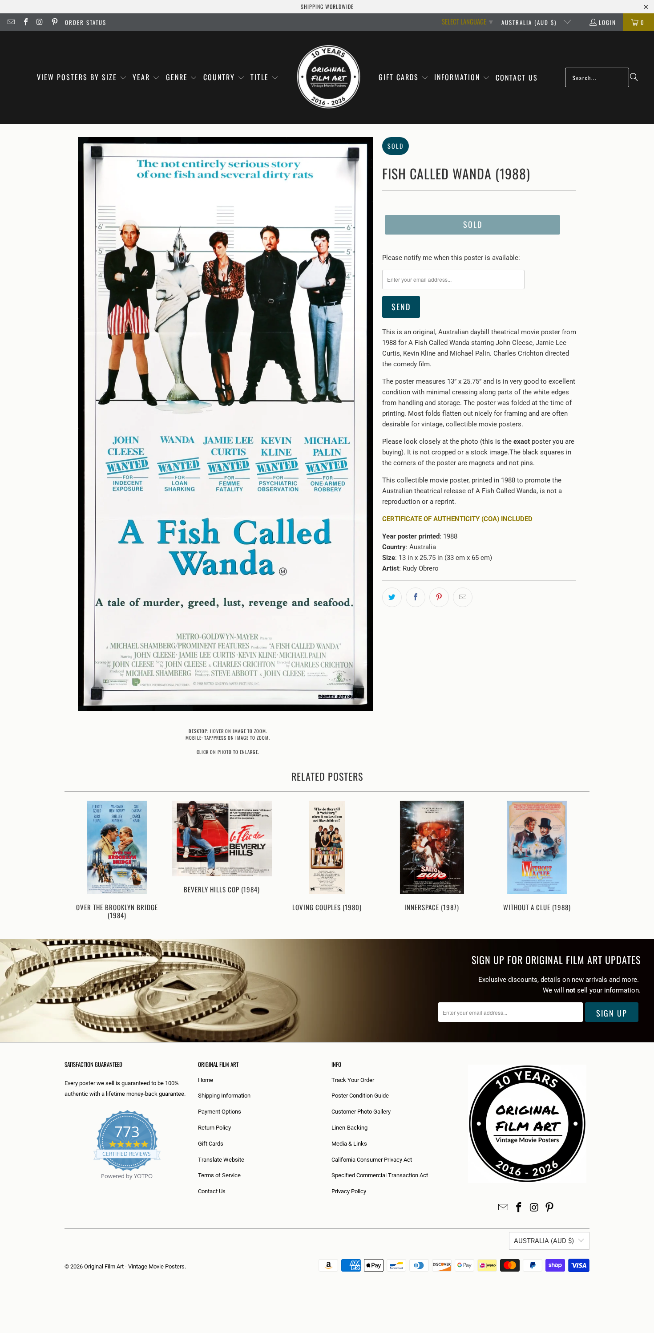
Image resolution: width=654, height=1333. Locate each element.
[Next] (577, 861)
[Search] (634, 77)
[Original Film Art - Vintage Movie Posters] (328, 77)
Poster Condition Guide (360, 1095)
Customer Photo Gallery (361, 1111)
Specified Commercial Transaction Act (379, 1175)
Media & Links (349, 1143)
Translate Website (221, 1159)
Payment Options (219, 1111)
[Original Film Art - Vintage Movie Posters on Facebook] (25, 22)
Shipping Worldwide (327, 6)
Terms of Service (219, 1175)
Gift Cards (210, 1143)
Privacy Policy (348, 1191)
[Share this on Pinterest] (439, 597)
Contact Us (212, 1191)
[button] (82, 77)
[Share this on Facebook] (415, 597)
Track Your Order (352, 1080)
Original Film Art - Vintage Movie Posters (134, 1266)
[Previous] (77, 861)
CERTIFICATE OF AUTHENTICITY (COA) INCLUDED (457, 519)
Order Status (85, 22)
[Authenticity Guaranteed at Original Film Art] (65, 1186)
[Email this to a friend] (462, 597)
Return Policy (214, 1127)
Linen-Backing (349, 1127)
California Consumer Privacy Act (371, 1159)
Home (205, 1080)
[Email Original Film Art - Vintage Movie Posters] (11, 22)
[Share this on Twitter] (392, 597)
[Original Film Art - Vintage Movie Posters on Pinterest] (54, 22)
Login (607, 22)
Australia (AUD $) (530, 22)
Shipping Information (224, 1095)
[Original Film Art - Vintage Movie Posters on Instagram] (40, 22)
